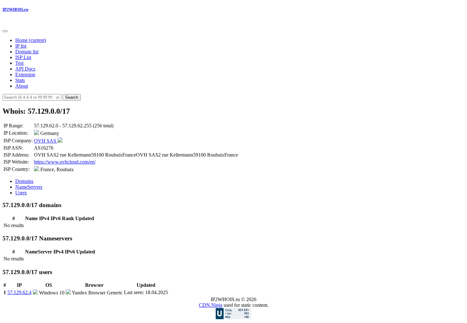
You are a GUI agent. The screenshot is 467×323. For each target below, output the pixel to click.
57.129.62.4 (19, 292)
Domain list (26, 51)
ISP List (23, 57)
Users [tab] (21, 192)
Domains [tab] (24, 181)
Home (30, 40)
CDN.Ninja (210, 305)
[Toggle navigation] (5, 31)
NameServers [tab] (28, 187)
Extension (25, 74)
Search (71, 97)
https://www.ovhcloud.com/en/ (65, 162)
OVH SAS (46, 141)
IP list (20, 46)
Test (19, 63)
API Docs (25, 68)
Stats (20, 80)
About (21, 86)
